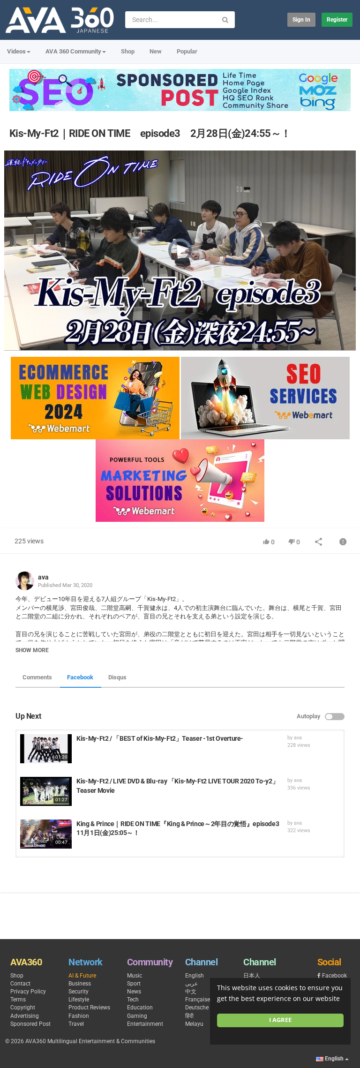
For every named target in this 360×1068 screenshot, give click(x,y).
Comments (37, 677)
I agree (280, 1020)
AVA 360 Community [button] (73, 51)
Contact (20, 983)
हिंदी (189, 1016)
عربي (191, 983)
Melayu (194, 1024)
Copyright (22, 1007)
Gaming (137, 1016)
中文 (190, 991)
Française (197, 999)
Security (78, 991)
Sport (134, 983)
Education (140, 1007)
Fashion (78, 1016)
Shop (128, 51)
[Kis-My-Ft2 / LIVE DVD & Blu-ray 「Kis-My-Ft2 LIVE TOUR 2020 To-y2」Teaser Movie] (46, 791)
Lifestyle (78, 999)
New (156, 51)
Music (134, 975)
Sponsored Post (30, 1024)
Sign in (301, 19)
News (134, 991)
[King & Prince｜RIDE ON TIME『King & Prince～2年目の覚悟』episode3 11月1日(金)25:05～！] (46, 834)
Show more (32, 650)
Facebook (80, 677)
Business (79, 983)
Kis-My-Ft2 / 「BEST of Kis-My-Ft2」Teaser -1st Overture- (159, 738)
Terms (18, 999)
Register (337, 19)
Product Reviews (89, 1007)
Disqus (117, 677)
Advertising (24, 1016)
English (194, 975)
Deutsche (197, 1007)
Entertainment (145, 1024)
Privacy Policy (28, 991)
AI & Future (82, 975)
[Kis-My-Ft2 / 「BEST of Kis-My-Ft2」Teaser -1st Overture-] (46, 748)
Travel (76, 1024)
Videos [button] (16, 51)
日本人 (251, 975)
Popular (187, 51)
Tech (133, 999)
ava (43, 577)
